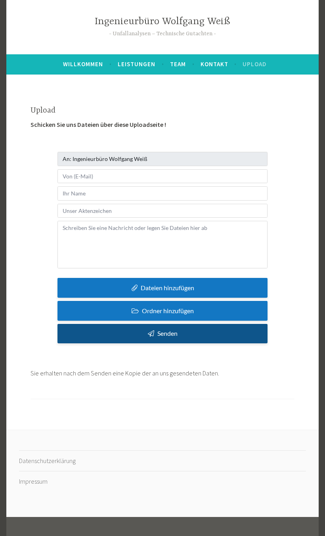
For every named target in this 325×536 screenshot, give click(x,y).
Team (178, 64)
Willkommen (83, 64)
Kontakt (214, 64)
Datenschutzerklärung (47, 461)
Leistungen (136, 64)
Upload (255, 64)
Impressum (33, 481)
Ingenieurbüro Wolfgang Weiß (162, 21)
